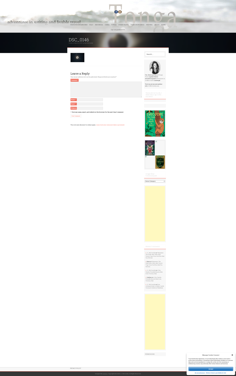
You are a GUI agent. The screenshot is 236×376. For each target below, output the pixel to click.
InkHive (105, 374)
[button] (232, 355)
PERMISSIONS (150, 354)
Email (73, 104)
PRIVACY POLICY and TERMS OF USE (216, 373)
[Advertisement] (155, 213)
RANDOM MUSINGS (137, 25)
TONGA (113, 25)
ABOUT (156, 25)
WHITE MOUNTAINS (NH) (78, 25)
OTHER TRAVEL (123, 25)
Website (73, 108)
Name (73, 100)
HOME (163, 25)
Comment (74, 80)
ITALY (91, 25)
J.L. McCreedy (151, 253)
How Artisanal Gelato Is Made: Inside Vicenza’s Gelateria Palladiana (155, 286)
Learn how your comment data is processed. (110, 125)
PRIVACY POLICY (75, 368)
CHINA (107, 25)
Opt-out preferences (200, 373)
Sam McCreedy (88, 43)
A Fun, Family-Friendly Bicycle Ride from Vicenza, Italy (154, 271)
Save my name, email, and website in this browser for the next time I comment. (98, 112)
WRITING (149, 25)
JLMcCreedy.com (153, 86)
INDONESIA (99, 25)
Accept (211, 369)
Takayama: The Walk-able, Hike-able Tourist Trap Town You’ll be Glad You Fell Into (155, 255)
